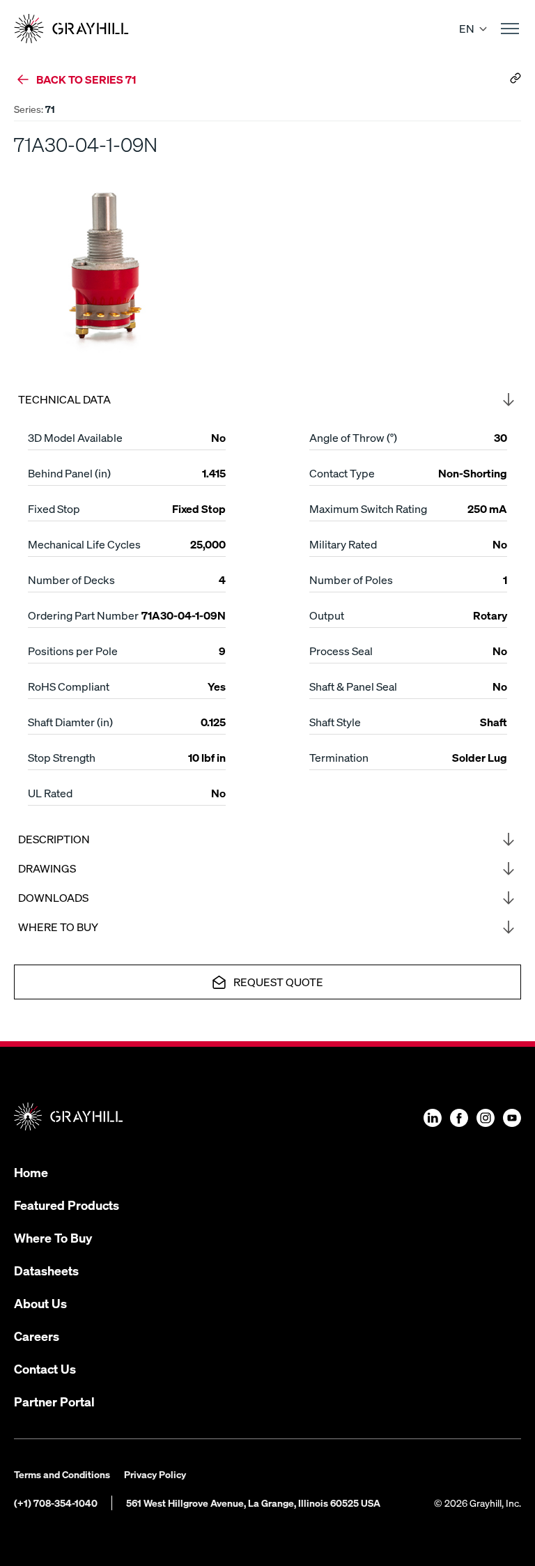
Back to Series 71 (86, 79)
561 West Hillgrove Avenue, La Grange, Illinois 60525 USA (253, 1502)
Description (54, 838)
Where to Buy (58, 926)
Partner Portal (54, 1401)
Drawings (47, 868)
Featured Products (66, 1205)
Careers (36, 1336)
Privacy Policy (155, 1474)
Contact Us (45, 1368)
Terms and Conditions (62, 1474)
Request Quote (278, 981)
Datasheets (46, 1270)
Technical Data (64, 399)
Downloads (53, 897)
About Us (40, 1303)
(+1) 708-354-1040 (56, 1502)
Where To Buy (53, 1237)
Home (31, 1172)
